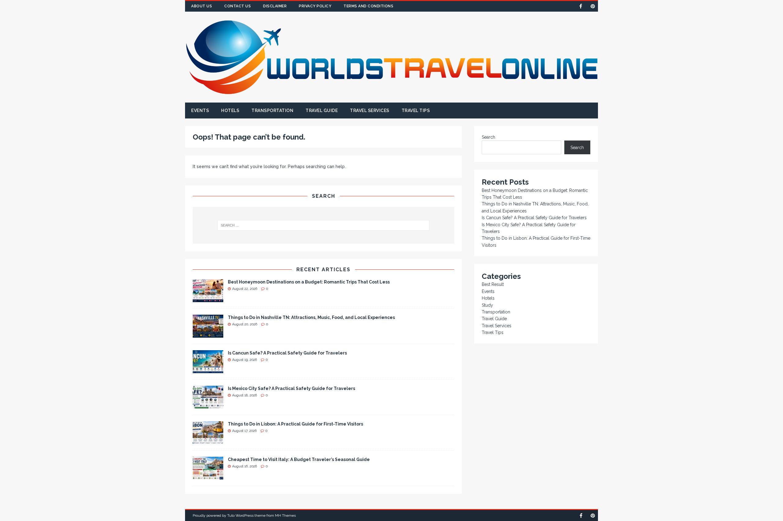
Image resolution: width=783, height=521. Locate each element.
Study (487, 305)
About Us (201, 6)
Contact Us (237, 6)
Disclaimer (275, 6)
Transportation (272, 110)
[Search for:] (323, 225)
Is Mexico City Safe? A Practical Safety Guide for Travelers (291, 388)
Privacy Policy (315, 6)
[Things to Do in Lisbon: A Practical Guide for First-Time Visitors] (208, 440)
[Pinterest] (592, 6)
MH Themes (285, 515)
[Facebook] (580, 6)
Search (488, 137)
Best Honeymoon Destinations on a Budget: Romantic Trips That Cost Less (309, 281)
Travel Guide (322, 110)
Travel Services (369, 110)
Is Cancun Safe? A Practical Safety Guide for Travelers (287, 352)
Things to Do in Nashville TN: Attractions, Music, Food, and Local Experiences (311, 317)
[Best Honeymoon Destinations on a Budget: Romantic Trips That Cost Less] (208, 298)
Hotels (230, 110)
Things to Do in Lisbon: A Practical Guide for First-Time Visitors (295, 424)
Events (200, 110)
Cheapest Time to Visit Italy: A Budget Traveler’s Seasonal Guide (299, 459)
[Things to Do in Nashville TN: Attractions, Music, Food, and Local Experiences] (208, 334)
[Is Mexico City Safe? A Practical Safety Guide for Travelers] (208, 405)
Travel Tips (416, 110)
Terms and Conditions (368, 6)
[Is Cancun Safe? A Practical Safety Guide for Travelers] (208, 369)
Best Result (493, 284)
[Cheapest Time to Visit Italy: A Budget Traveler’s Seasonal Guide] (208, 476)
